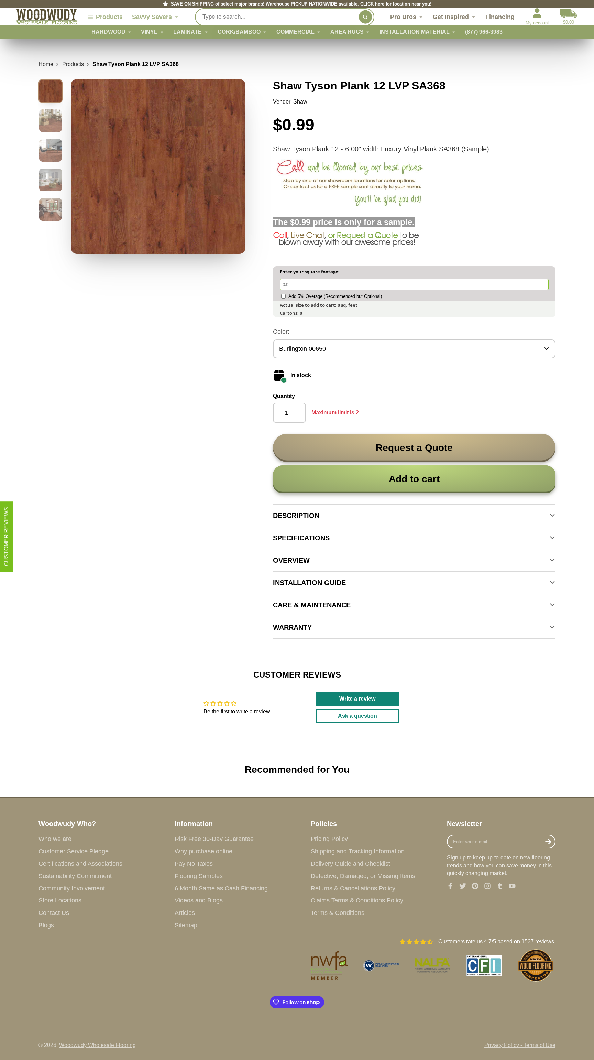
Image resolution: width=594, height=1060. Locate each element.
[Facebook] (450, 886)
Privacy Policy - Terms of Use (520, 1045)
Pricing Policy (329, 838)
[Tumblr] (499, 886)
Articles (185, 912)
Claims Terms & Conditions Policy (357, 900)
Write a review (357, 699)
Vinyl (149, 32)
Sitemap (186, 925)
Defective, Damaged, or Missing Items (363, 876)
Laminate (187, 32)
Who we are (55, 838)
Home (45, 64)
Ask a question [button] (357, 716)
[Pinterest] (475, 886)
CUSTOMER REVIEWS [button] (6, 536)
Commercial (295, 32)
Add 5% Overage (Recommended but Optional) (335, 296)
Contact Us (53, 912)
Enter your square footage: (310, 272)
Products (73, 64)
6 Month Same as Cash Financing (221, 888)
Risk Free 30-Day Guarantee (214, 838)
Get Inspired (451, 16)
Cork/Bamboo (239, 32)
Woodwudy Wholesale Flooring (97, 1045)
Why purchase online (203, 851)
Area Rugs (347, 32)
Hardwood (108, 32)
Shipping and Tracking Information (358, 851)
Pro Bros (403, 16)
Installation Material (415, 32)
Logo (46, 17)
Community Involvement (71, 888)
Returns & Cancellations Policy (353, 888)
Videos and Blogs (199, 900)
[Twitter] (462, 886)
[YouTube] (512, 886)
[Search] (365, 16)
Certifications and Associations (80, 863)
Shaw (300, 102)
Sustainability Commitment (75, 876)
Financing (500, 16)
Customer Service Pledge (73, 851)
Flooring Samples (199, 876)
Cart (569, 16)
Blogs (46, 925)
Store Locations (59, 900)
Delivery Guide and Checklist (350, 863)
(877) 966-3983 (484, 32)
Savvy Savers (152, 16)
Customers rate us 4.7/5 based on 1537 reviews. (497, 941)
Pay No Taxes (194, 863)
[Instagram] (487, 886)
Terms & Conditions (337, 912)
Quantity (284, 396)
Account (537, 16)
